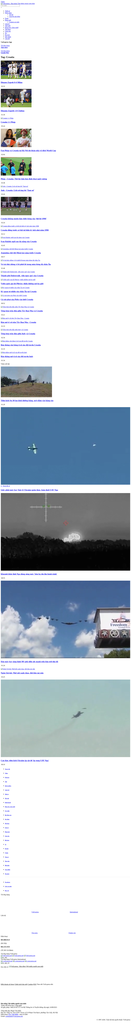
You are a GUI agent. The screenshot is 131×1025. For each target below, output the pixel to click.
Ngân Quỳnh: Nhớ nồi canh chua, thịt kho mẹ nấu (22, 673)
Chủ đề (7, 38)
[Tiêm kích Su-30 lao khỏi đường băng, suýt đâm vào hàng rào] (26, 397)
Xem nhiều (7, 869)
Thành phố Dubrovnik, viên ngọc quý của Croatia (22, 276)
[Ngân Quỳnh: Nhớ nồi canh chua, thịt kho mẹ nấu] (18, 669)
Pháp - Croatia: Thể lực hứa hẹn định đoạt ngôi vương (24, 179)
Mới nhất (7, 865)
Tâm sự (7, 857)
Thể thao (8, 29)
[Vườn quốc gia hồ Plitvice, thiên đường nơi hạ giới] (18, 279)
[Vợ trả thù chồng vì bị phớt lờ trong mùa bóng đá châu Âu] (20, 260)
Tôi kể (11, 15)
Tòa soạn (35, 933)
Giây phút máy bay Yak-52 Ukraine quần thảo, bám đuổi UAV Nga (29, 490)
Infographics (8, 785)
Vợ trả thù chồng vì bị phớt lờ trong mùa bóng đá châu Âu (26, 264)
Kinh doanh (8, 802)
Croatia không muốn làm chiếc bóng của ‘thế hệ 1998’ (24, 219)
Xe (6, 33)
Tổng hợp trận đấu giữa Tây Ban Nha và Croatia (22, 311)
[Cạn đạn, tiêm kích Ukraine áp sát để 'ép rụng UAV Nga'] (65, 756)
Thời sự (7, 11)
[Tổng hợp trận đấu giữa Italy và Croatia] (14, 330)
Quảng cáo (72, 933)
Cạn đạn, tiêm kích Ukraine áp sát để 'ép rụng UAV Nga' (25, 760)
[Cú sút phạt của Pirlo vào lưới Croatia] (14, 295)
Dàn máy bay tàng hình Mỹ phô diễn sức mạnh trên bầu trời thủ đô (29, 662)
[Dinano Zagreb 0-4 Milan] (16, 78)
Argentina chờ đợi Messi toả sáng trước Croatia (21, 253)
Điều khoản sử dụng (7, 984)
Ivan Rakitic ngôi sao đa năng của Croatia (19, 241)
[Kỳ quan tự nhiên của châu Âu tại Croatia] (15, 287)
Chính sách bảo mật (20, 984)
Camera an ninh (14, 22)
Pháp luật (8, 20)
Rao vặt (7, 890)
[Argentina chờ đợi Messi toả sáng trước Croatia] (17, 249)
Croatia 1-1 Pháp (8, 122)
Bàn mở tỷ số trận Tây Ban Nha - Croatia (18, 322)
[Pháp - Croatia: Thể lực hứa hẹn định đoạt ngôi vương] (16, 175)
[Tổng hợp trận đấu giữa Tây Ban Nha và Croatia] (17, 307)
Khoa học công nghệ (11, 27)
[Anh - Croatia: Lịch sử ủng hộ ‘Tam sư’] (14, 186)
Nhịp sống (8, 13)
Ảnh (6, 781)
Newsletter (7, 882)
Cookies (30, 984)
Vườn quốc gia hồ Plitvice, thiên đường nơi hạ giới (22, 284)
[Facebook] (68, 984)
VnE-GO (7, 790)
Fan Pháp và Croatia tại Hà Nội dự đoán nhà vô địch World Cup (28, 150)
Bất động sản (8, 815)
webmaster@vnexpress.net (14, 1016)
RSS (34, 984)
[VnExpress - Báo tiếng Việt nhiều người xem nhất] (18, 3)
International (74, 912)
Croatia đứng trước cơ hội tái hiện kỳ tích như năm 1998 (25, 230)
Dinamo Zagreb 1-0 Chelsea (12, 111)
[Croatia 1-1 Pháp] (7, 118)
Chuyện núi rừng (14, 16)
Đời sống (7, 840)
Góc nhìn (7, 811)
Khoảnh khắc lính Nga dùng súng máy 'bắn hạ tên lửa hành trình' (29, 574)
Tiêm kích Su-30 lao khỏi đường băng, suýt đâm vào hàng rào (27, 400)
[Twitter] (100, 984)
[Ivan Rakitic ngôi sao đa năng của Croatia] (15, 237)
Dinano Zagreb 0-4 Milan (11, 82)
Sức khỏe (8, 37)
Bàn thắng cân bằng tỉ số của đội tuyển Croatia (21, 345)
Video (3, 2)
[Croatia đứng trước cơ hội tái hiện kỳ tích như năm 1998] (20, 226)
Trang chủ (7, 769)
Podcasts (7, 777)
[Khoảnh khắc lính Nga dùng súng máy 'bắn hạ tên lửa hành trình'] (65, 570)
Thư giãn (7, 861)
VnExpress (35, 912)
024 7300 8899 (13, 1014)
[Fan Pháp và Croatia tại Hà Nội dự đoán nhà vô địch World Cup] (16, 146)
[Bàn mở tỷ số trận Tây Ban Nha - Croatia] (15, 318)
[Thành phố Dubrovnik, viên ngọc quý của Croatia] (18, 272)
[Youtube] (16, 1000)
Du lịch (7, 35)
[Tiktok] (47, 1000)
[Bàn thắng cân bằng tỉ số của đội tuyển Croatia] (17, 341)
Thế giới (7, 26)
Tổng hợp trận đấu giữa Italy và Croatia (18, 334)
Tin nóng (7, 873)
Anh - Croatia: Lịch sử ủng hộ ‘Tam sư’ (17, 190)
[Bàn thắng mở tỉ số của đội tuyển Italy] (14, 352)
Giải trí (7, 24)
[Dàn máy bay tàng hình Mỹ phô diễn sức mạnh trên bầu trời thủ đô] (65, 657)
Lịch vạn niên (8, 886)
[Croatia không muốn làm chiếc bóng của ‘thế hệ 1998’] (16, 215)
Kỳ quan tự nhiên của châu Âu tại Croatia (19, 291)
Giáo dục (8, 31)
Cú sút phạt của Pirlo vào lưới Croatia (17, 299)
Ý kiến (6, 852)
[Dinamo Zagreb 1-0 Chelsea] (16, 107)
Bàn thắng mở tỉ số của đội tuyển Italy (17, 356)
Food (6, 18)
